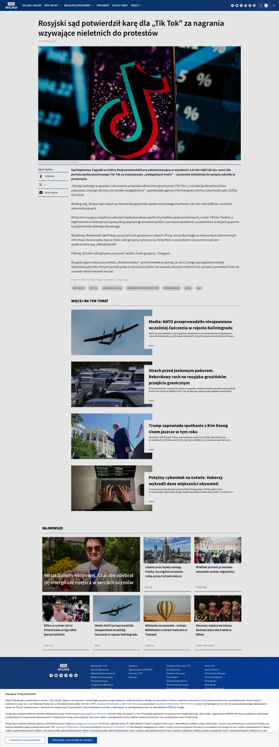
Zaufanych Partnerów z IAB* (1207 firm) (117, 704)
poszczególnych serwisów (93, 714)
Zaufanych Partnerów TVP (116, 727)
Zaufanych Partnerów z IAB (70, 727)
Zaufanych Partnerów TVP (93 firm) (174, 704)
